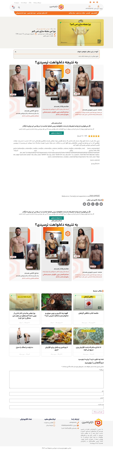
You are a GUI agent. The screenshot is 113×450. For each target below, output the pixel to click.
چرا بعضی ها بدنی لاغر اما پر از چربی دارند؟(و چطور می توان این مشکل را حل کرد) (24, 315)
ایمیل (102, 398)
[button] (19, 7)
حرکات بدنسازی (80, 13)
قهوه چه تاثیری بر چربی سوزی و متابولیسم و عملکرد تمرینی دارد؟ (56, 314)
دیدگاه (101, 370)
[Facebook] (97, 2)
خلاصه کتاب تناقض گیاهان (88, 313)
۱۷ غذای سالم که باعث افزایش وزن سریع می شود (88, 348)
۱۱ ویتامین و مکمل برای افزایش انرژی (56, 348)
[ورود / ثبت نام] (98, 6)
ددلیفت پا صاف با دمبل (24, 347)
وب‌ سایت (101, 404)
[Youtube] (93, 2)
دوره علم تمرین (31, 13)
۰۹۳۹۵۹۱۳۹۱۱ (89, 9)
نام (103, 391)
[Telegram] (90, 2)
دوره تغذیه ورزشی (21, 13)
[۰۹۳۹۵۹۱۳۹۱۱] (89, 6)
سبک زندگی (72, 13)
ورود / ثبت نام (98, 9)
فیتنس (88, 13)
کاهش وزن (94, 13)
